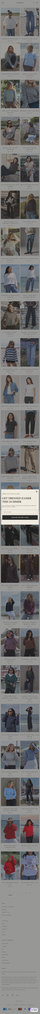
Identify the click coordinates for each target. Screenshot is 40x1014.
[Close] (36, 491)
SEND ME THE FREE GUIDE (20, 517)
